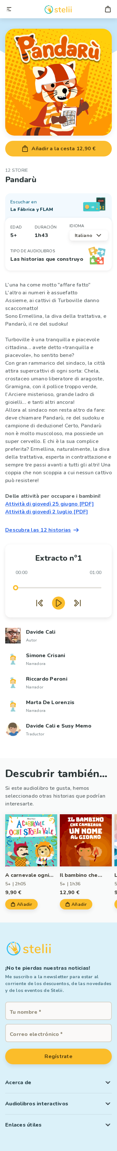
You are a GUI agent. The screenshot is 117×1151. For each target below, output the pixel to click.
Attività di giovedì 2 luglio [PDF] (46, 511)
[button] (58, 1082)
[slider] (15, 587)
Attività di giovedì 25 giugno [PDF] (49, 504)
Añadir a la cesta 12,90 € (64, 148)
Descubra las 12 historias (38, 530)
